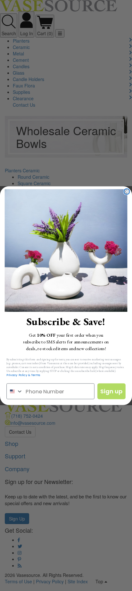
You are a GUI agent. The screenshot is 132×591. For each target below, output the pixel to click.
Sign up (111, 391)
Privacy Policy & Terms (23, 375)
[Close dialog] (126, 191)
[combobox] (15, 391)
